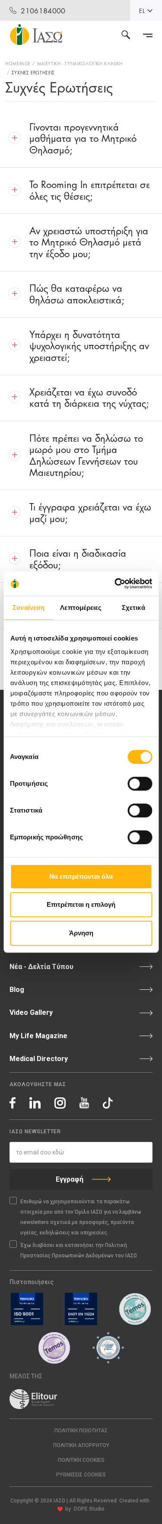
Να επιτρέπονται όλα (81, 876)
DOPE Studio (89, 1509)
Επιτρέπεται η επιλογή (81, 904)
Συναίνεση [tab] (28, 607)
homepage (18, 63)
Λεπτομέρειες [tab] (81, 607)
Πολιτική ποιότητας (81, 1431)
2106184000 (43, 10)
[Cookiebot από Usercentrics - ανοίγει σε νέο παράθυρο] (115, 583)
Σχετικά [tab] (133, 607)
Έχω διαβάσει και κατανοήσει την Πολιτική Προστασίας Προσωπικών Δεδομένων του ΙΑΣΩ (78, 1250)
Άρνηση (81, 933)
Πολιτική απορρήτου (81, 1445)
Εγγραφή (69, 1179)
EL (142, 10)
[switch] (139, 784)
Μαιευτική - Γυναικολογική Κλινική (80, 63)
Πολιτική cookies (81, 1460)
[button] (81, 1475)
